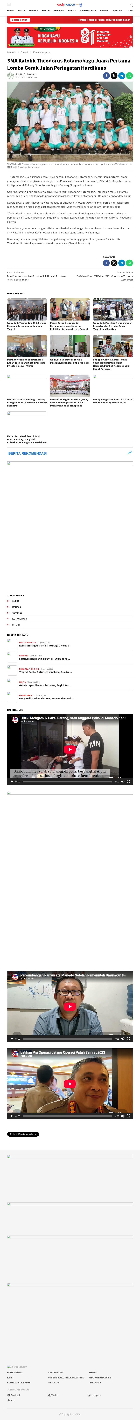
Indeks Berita (15, 1372)
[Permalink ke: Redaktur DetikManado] (10, 75)
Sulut (15, 601)
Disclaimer (95, 1382)
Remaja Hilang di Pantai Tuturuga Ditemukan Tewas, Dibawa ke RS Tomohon (90, 19)
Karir (10, 1377)
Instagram (96, 1395)
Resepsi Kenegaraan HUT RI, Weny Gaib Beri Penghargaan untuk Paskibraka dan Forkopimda (69, 402)
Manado (16, 606)
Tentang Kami (55, 1372)
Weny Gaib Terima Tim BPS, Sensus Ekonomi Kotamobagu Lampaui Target (26, 326)
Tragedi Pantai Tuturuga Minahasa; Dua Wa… (45, 672)
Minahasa (31, 642)
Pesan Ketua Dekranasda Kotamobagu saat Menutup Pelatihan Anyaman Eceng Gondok (69, 326)
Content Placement (18, 1382)
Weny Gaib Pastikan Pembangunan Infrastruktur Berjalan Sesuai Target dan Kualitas (112, 326)
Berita (22, 642)
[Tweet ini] (114, 75)
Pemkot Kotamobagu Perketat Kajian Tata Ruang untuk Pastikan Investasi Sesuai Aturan (26, 362)
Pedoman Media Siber (100, 1377)
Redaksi (93, 1372)
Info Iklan (54, 1382)
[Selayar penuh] (128, 781)
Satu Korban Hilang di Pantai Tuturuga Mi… (44, 658)
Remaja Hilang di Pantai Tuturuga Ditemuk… (45, 645)
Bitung (16, 624)
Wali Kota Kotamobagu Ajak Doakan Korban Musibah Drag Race (69, 361)
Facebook (15, 1395)
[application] (70, 749)
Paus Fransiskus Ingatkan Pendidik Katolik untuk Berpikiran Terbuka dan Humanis (37, 276)
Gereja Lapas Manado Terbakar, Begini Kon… (45, 685)
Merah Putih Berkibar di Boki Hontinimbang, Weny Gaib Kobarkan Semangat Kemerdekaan (27, 439)
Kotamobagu (19, 618)
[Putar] (11, 781)
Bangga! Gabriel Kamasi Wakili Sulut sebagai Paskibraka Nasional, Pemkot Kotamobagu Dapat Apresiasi (111, 364)
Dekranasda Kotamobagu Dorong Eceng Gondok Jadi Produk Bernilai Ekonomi (27, 402)
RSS (13, 1400)
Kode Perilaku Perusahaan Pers (66, 1377)
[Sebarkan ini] (106, 75)
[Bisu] (123, 781)
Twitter (54, 1395)
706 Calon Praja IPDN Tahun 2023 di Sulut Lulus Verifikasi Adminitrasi (105, 276)
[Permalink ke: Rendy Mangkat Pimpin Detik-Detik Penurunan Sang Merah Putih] (113, 386)
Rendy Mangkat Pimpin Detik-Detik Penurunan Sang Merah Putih (113, 401)
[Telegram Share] (121, 75)
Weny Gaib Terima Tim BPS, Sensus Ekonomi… (46, 698)
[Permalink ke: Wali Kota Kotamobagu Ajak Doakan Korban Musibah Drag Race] (70, 346)
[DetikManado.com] (70, 4)
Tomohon (34, 669)
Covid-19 (17, 612)
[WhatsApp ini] (129, 75)
